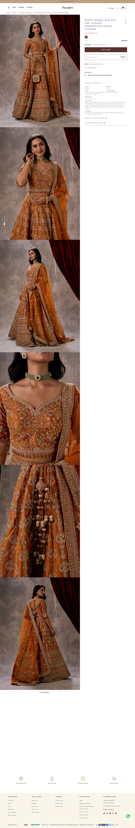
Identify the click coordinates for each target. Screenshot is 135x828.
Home (8, 13)
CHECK (123, 57)
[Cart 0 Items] (125, 9)
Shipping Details (84, 803)
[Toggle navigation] (9, 7)
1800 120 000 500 (108, 800)
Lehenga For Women (25, 13)
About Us (35, 800)
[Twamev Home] (67, 7)
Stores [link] (30, 7)
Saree (9, 803)
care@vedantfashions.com (111, 806)
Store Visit (35, 809)
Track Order (59, 800)
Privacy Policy (84, 814)
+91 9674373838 (108, 803)
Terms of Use (83, 812)
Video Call (35, 806)
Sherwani (11, 809)
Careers (34, 803)
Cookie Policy (83, 817)
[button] (14, 7)
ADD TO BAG (105, 50)
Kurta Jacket (12, 815)
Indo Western (12, 812)
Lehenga (10, 800)
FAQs (81, 800)
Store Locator (36, 812)
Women (14, 13)
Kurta (9, 806)
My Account (59, 806)
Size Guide (124, 40)
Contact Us (59, 803)
